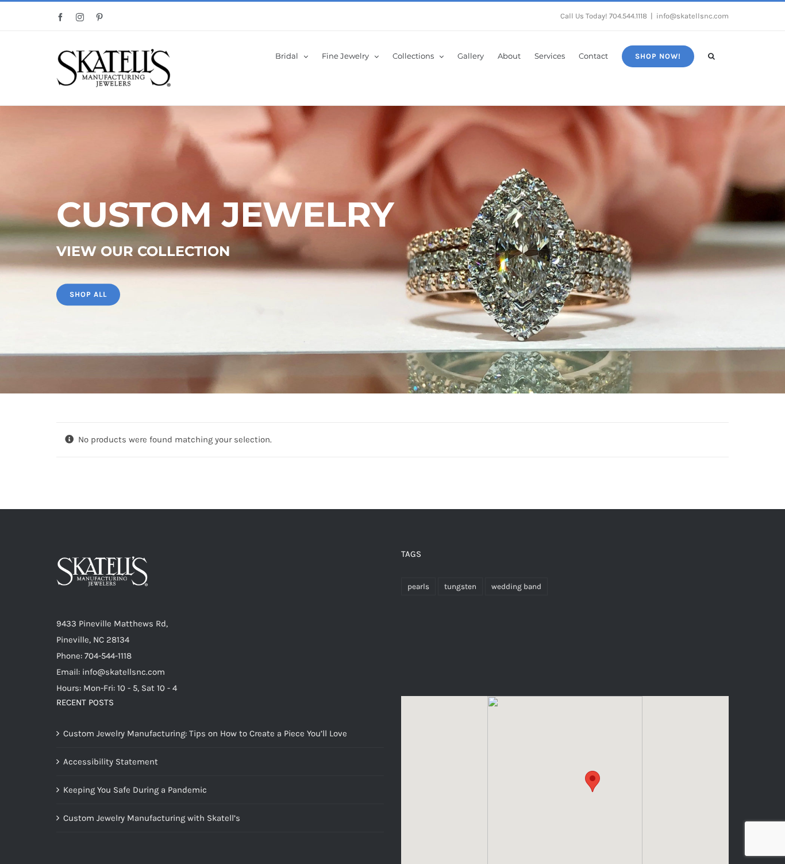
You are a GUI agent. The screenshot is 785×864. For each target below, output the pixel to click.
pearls (418, 586)
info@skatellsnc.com (692, 16)
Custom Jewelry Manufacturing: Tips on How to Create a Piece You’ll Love (205, 733)
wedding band (516, 586)
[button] (711, 55)
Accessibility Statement (110, 761)
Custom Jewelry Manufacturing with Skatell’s (151, 818)
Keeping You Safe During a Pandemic (135, 790)
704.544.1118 (628, 16)
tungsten (460, 586)
